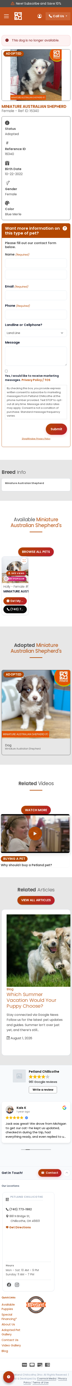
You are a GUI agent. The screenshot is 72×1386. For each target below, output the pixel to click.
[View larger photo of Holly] (24, 561)
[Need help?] (8, 1377)
